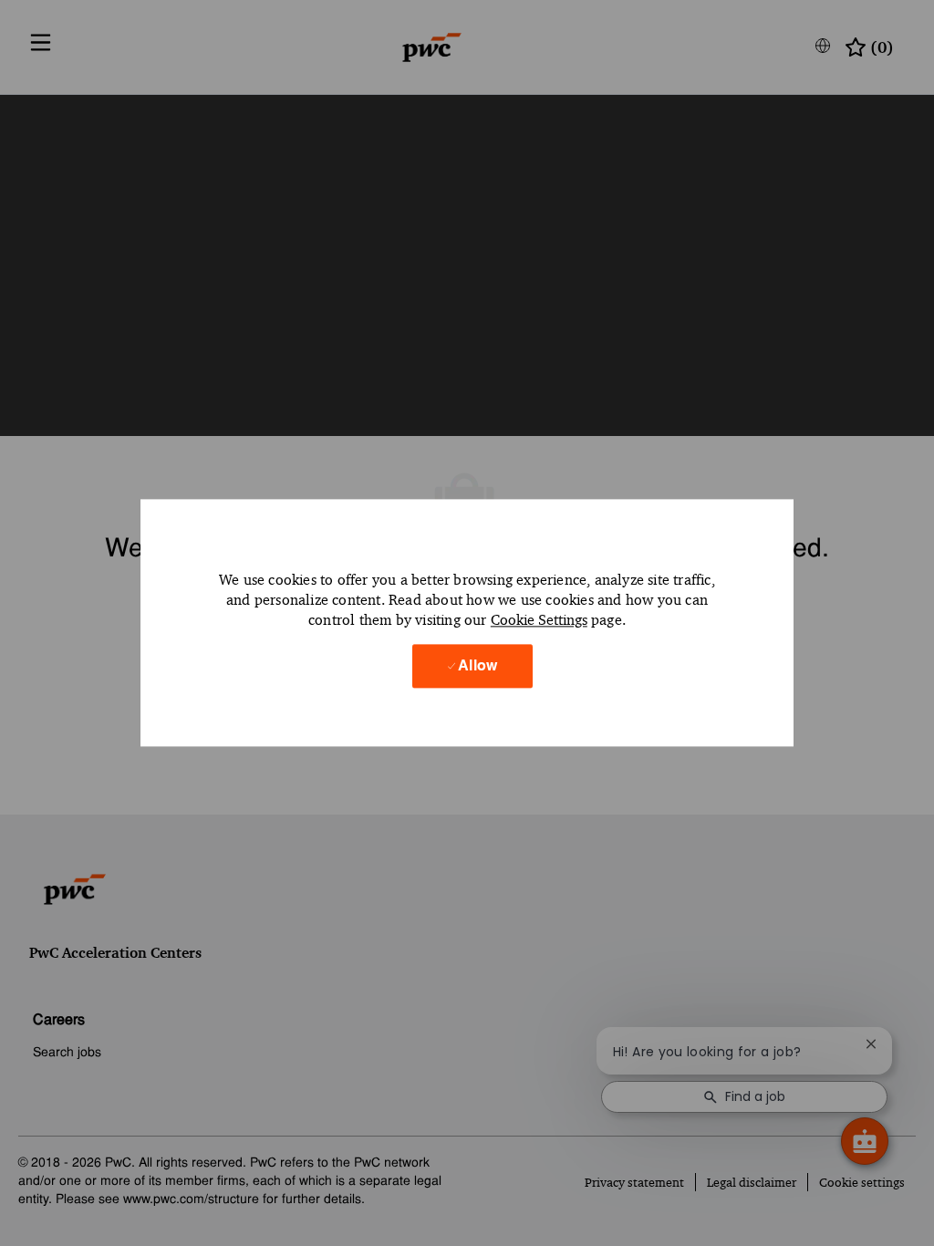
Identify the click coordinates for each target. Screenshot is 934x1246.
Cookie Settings (539, 619)
